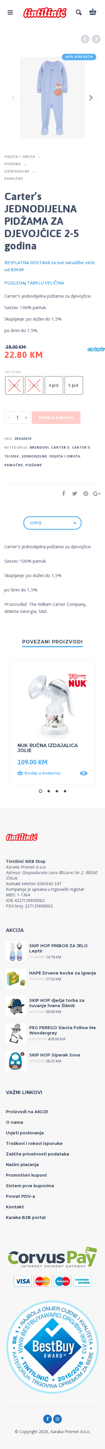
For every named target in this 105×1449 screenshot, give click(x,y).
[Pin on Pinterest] (84, 493)
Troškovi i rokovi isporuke (34, 1143)
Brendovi (39, 447)
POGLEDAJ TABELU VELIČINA (34, 283)
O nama (14, 1122)
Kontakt (15, 1207)
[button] (47, 773)
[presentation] (14, 97)
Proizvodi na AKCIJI (27, 1111)
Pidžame (12, 164)
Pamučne (13, 178)
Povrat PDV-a (20, 1196)
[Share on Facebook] (61, 493)
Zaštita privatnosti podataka (37, 1154)
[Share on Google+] (95, 493)
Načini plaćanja (22, 1164)
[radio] (14, 385)
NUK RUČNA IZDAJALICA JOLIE (48, 748)
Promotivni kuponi (26, 1175)
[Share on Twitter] (72, 493)
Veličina (13, 372)
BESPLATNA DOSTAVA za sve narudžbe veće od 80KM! (49, 265)
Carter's (60, 447)
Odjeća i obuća (19, 156)
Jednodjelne (16, 171)
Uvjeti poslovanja (25, 1133)
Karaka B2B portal (26, 1217)
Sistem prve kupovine (30, 1185)
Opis (36, 523)
